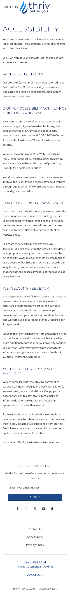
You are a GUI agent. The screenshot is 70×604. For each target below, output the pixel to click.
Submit (35, 497)
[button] (63, 7)
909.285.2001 (35, 574)
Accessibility (35, 537)
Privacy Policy (35, 545)
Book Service (13, 7)
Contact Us (35, 529)
